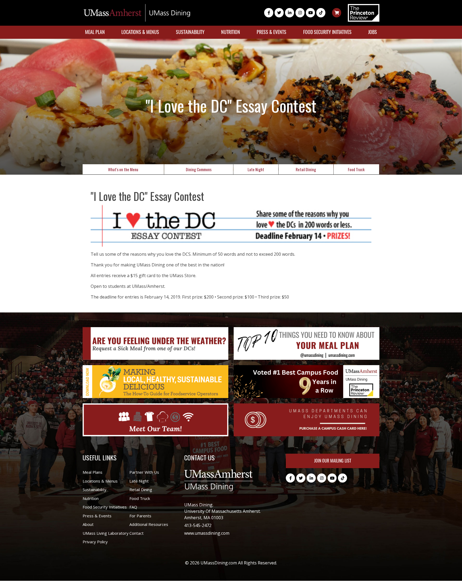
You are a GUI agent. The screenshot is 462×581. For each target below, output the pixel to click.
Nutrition (230, 32)
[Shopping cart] (336, 12)
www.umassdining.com (206, 533)
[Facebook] (268, 12)
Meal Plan (95, 32)
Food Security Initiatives (327, 32)
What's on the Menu (123, 169)
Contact (136, 533)
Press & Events (271, 32)
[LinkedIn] (289, 12)
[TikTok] (320, 12)
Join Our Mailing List (332, 461)
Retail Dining (306, 169)
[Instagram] (300, 12)
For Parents (140, 515)
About (88, 524)
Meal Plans (92, 472)
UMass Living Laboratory (106, 533)
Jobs (372, 32)
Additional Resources (148, 524)
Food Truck (356, 169)
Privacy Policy (95, 541)
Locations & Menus (140, 32)
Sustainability (190, 32)
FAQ (133, 507)
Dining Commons (198, 169)
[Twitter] (279, 12)
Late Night (256, 169)
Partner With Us (144, 472)
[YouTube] (310, 12)
